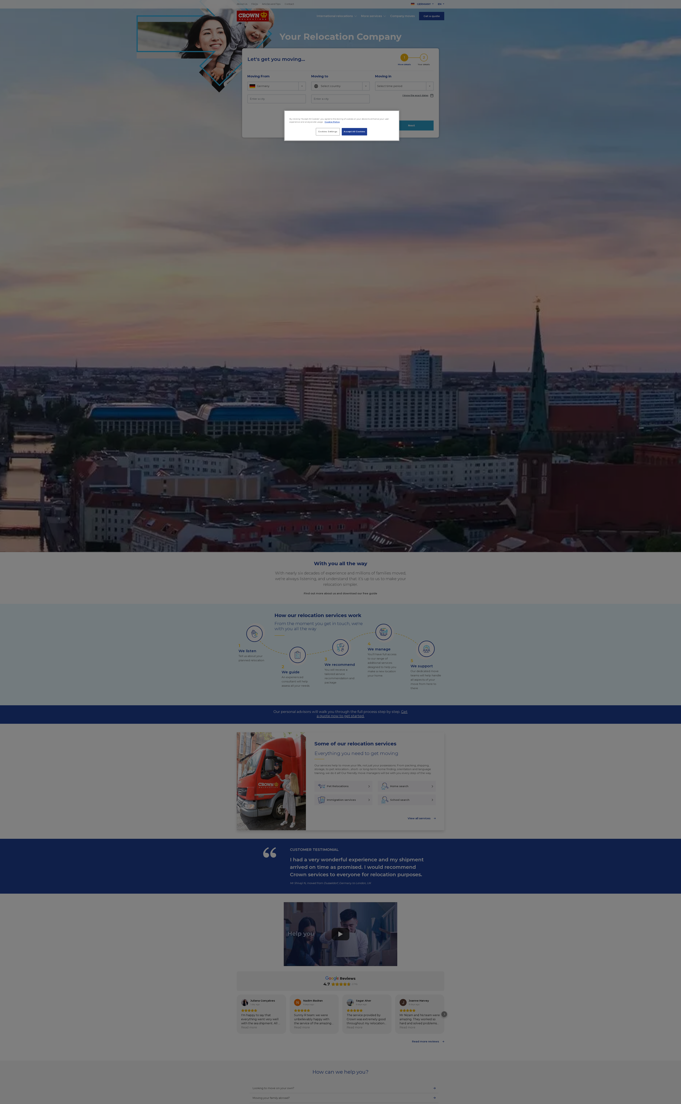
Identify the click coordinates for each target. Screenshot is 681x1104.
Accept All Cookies (354, 131)
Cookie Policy (332, 122)
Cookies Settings (327, 131)
